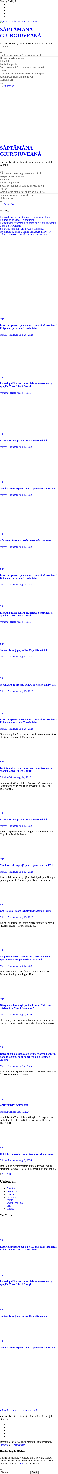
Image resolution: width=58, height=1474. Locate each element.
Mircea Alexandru (9, 334)
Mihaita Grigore (8, 392)
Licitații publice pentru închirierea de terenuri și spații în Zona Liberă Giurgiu (26, 385)
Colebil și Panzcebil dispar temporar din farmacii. (27, 1154)
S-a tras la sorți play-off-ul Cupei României (23, 440)
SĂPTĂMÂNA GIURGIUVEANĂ (20, 32)
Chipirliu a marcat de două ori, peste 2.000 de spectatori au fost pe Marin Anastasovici (25, 958)
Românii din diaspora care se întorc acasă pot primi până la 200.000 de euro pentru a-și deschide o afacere (28, 1056)
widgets (22, 1463)
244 (9, 1174)
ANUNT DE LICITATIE (14, 1105)
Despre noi (12, 58)
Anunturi (16, 76)
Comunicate (23, 73)
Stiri (20, 55)
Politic (9, 64)
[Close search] (1, 1469)
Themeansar (18, 1444)
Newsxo (4, 1444)
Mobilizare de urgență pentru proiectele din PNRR (28, 488)
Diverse (10, 1194)
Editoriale (5, 61)
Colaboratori (6, 79)
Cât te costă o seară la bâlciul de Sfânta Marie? (25, 540)
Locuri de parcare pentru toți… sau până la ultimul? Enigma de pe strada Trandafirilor (28, 327)
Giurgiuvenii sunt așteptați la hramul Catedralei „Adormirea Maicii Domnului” (26, 1006)
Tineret (3, 70)
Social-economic (22, 67)
